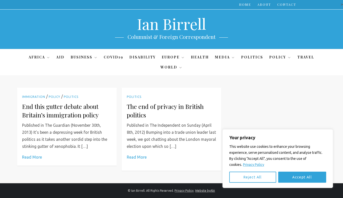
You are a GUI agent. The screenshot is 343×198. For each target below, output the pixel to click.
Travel (305, 57)
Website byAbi (205, 190)
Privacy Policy (253, 165)
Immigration (33, 96)
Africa (37, 57)
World (168, 67)
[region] (277, 158)
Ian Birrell (171, 24)
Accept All (302, 177)
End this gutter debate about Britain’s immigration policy (60, 110)
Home (245, 4)
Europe (171, 57)
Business (81, 57)
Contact (286, 4)
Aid (60, 57)
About (264, 4)
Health (200, 57)
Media (222, 57)
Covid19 (113, 57)
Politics (252, 57)
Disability (142, 57)
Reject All (253, 177)
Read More (32, 157)
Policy (277, 57)
